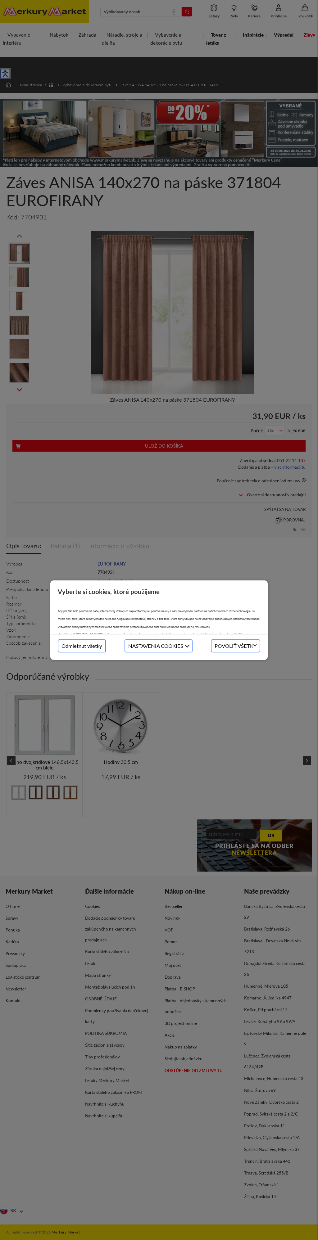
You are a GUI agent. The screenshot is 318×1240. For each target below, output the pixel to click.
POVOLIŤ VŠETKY (236, 645)
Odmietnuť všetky (81, 645)
